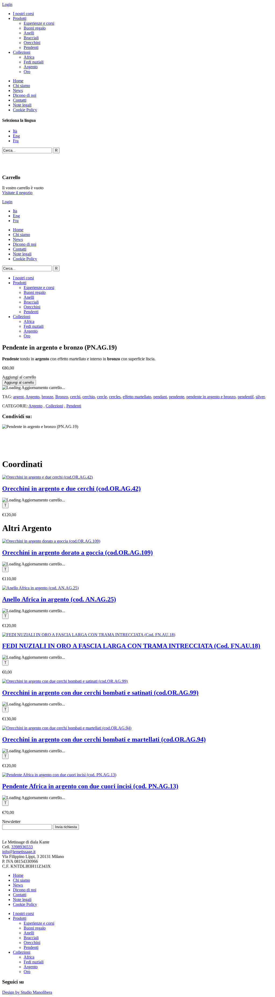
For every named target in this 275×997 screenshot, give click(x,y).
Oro (27, 71)
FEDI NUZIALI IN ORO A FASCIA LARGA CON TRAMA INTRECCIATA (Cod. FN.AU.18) (131, 645)
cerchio (88, 396)
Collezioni (21, 52)
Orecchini (32, 42)
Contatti (19, 100)
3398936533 (22, 847)
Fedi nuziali (34, 62)
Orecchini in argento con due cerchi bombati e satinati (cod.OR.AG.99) (100, 692)
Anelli (29, 33)
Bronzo (61, 396)
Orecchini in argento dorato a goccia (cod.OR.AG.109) (77, 552)
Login (7, 4)
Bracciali (31, 37)
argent (18, 396)
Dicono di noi (24, 95)
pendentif (246, 396)
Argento (31, 67)
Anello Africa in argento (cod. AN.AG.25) (59, 599)
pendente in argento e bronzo (211, 396)
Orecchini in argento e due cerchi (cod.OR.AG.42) (71, 488)
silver (260, 396)
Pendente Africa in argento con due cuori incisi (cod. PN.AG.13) (90, 786)
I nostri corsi (23, 13)
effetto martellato (137, 396)
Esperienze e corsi (39, 23)
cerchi (75, 396)
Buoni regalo (35, 28)
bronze (47, 396)
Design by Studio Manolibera (27, 992)
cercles (115, 396)
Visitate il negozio (17, 192)
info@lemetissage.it (18, 851)
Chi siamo (21, 85)
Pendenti (31, 47)
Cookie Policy (25, 110)
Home (18, 81)
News (18, 90)
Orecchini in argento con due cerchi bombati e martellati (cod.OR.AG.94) (104, 739)
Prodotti (19, 18)
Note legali (22, 105)
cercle (102, 396)
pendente (176, 396)
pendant (160, 396)
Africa (29, 57)
